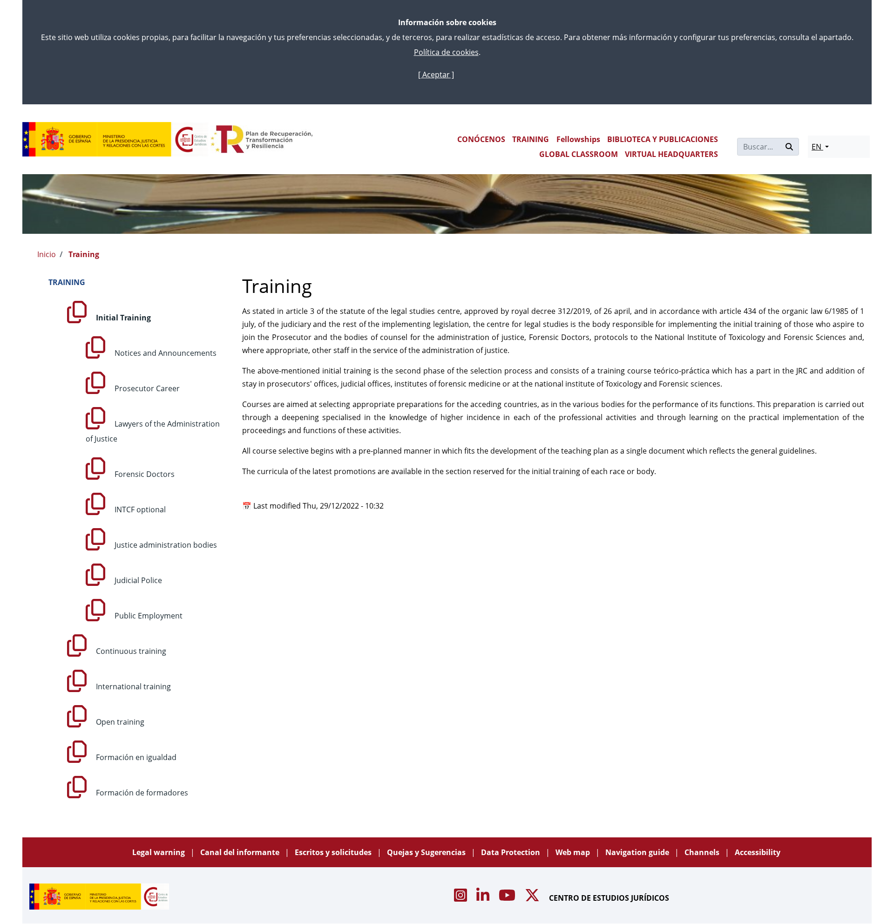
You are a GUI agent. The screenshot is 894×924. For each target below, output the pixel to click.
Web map (573, 852)
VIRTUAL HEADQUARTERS (671, 154)
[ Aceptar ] (436, 74)
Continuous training (130, 651)
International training (132, 686)
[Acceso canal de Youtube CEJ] (508, 898)
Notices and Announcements (165, 353)
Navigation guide (638, 852)
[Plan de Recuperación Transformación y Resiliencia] (261, 139)
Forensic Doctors (144, 474)
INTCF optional (139, 509)
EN (817, 147)
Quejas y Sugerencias (427, 852)
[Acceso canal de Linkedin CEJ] (483, 898)
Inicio (46, 254)
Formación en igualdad (135, 757)
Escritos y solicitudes (334, 852)
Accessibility (757, 852)
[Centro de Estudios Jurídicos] (115, 139)
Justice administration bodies (165, 545)
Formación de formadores (141, 793)
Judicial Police (137, 580)
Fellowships (578, 139)
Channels (702, 852)
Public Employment (148, 616)
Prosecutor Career (146, 388)
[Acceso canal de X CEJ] (533, 898)
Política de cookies (446, 52)
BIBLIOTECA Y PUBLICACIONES (662, 139)
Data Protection (511, 852)
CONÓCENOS (481, 139)
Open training (119, 722)
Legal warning (159, 852)
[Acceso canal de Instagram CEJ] (461, 898)
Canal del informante (240, 852)
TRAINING (530, 139)
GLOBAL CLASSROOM (578, 154)
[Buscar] (789, 147)
